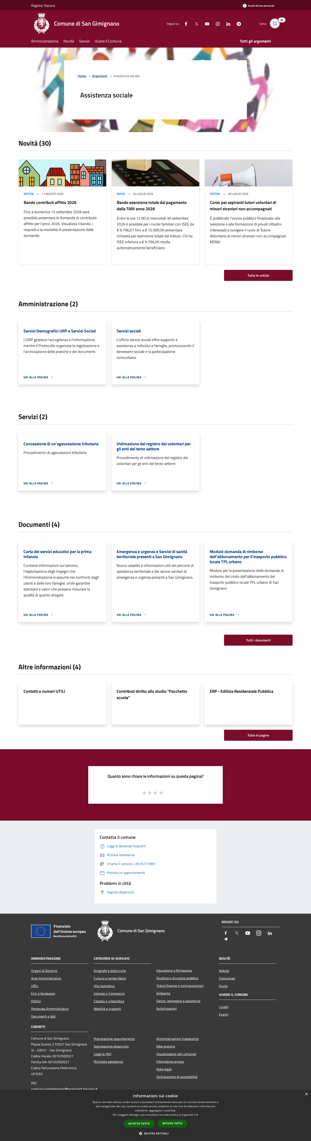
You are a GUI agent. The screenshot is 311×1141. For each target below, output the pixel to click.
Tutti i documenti (258, 640)
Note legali (164, 1069)
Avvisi (121, 193)
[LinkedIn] (226, 23)
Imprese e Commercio (109, 993)
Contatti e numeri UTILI (44, 691)
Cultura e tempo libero (110, 978)
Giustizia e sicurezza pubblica (177, 978)
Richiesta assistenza (108, 1061)
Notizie (29, 193)
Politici (36, 1001)
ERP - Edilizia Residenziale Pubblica (241, 691)
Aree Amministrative (46, 978)
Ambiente (163, 993)
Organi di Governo (44, 970)
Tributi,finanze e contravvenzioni (180, 985)
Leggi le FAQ (102, 1053)
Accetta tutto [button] (139, 1123)
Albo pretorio (165, 1046)
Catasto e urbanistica (109, 1001)
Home (82, 75)
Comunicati (227, 978)
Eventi (223, 1014)
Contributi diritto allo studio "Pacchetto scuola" (152, 694)
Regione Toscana (43, 5)
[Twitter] (195, 23)
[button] (155, 1133)
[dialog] (155, 1115)
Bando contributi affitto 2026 (50, 202)
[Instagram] (216, 23)
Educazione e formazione (174, 970)
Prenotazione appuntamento (114, 1038)
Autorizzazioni (166, 1008)
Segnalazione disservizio (111, 1046)
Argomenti (99, 75)
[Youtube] (205, 23)
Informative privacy (170, 1061)
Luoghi (224, 1006)
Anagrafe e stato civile (110, 970)
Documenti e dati (43, 1016)
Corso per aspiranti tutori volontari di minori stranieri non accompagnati (243, 205)
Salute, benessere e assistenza (178, 1000)
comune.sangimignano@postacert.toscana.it (64, 1089)
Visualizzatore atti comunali (176, 1053)
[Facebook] (184, 23)
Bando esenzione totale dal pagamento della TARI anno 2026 (152, 205)
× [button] (306, 1094)
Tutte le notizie (258, 275)
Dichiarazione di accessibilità (176, 1076)
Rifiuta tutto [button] (172, 1123)
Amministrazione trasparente (177, 1038)
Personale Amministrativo (50, 1008)
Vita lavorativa (104, 985)
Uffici (35, 985)
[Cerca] (275, 23)
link (196, 1114)
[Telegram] (237, 23)
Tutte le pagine (258, 735)
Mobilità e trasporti (107, 1008)
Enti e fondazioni (43, 993)
